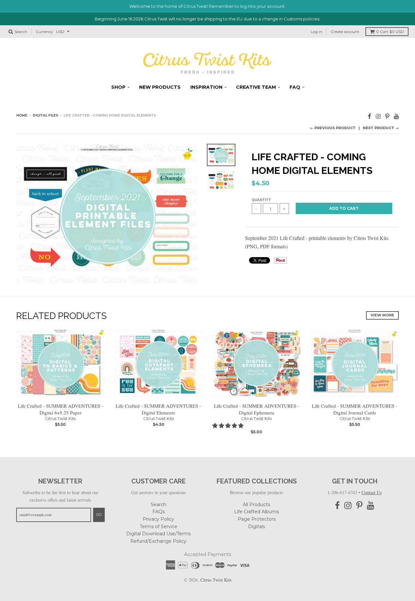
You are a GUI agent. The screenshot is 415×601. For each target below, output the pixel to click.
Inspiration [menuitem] (206, 87)
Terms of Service (158, 526)
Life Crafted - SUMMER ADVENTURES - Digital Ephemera (256, 409)
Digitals (256, 526)
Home (21, 115)
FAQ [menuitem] (295, 87)
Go (98, 514)
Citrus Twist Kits (60, 418)
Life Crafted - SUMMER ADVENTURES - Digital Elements (158, 409)
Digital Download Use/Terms (158, 534)
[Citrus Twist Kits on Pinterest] (387, 116)
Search (158, 504)
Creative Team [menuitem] (256, 87)
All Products (256, 504)
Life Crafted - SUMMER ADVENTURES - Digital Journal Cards (354, 409)
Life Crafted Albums (256, 512)
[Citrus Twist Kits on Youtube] (396, 116)
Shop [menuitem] (118, 87)
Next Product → (381, 128)
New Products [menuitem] (160, 87)
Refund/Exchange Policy (158, 541)
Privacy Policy (158, 519)
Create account (345, 31)
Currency (44, 31)
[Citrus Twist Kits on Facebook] (369, 116)
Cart (390, 31)
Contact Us (372, 492)
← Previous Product (333, 128)
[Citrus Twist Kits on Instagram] (378, 116)
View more (382, 315)
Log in (316, 31)
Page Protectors (257, 519)
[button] (228, 425)
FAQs (158, 512)
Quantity (261, 200)
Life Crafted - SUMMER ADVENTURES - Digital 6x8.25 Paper (60, 409)
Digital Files (45, 115)
